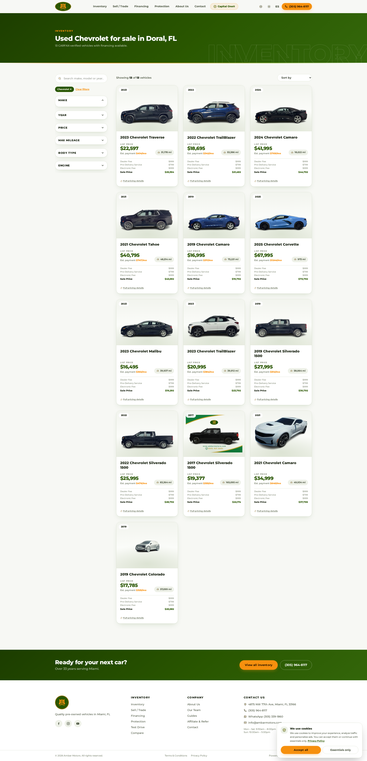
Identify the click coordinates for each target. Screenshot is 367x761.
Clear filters (82, 89)
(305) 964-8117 (296, 665)
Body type (67, 153)
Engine (64, 165)
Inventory (100, 6)
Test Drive (138, 727)
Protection (162, 6)
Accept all (301, 750)
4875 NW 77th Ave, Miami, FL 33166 (272, 704)
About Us (181, 6)
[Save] (163, 91)
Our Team (194, 710)
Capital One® (226, 6)
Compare (137, 733)
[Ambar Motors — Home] (63, 6)
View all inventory (258, 665)
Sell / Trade (120, 6)
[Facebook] (58, 723)
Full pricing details (133, 181)
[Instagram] (68, 723)
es (277, 6)
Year (62, 115)
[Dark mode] (269, 6)
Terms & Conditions (176, 755)
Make (62, 100)
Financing (141, 6)
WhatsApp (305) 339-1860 (265, 716)
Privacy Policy (199, 755)
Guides (192, 715)
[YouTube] (77, 723)
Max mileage (69, 140)
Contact (200, 6)
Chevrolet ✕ (64, 89)
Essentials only (340, 750)
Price (62, 127)
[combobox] (81, 78)
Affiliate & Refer (198, 721)
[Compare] (261, 6)
